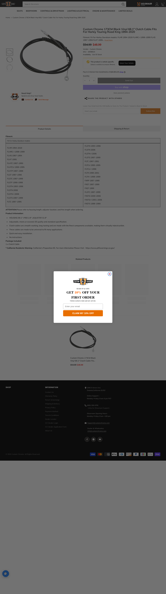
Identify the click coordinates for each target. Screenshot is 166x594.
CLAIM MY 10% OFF (83, 313)
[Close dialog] (109, 274)
